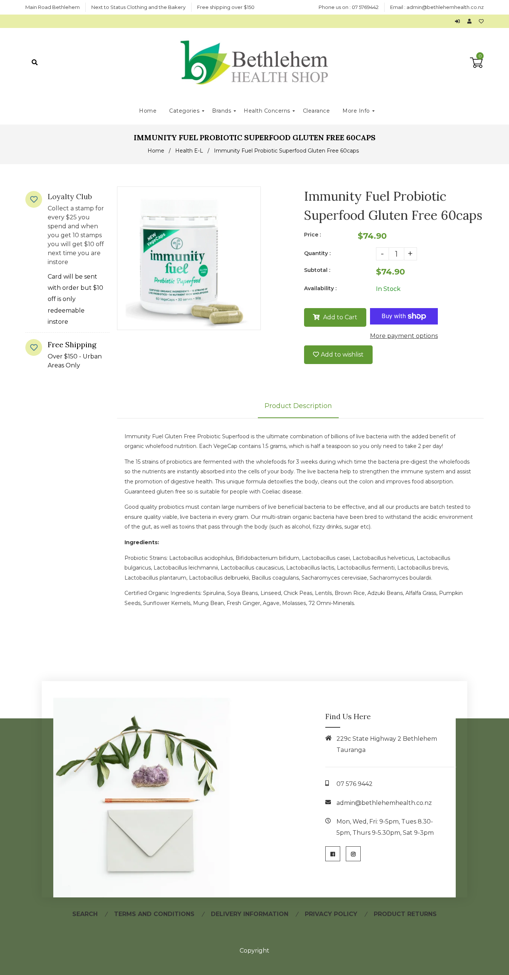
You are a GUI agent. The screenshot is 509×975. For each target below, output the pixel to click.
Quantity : (317, 253)
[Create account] (471, 21)
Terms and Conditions (154, 914)
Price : (312, 234)
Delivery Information (249, 914)
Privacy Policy (331, 914)
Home (156, 150)
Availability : (320, 288)
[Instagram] (353, 853)
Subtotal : (317, 270)
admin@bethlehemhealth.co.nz (445, 7)
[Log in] (459, 21)
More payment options (404, 335)
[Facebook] (332, 853)
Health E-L (189, 150)
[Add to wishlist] (481, 21)
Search (85, 914)
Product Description (298, 406)
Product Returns (405, 914)
